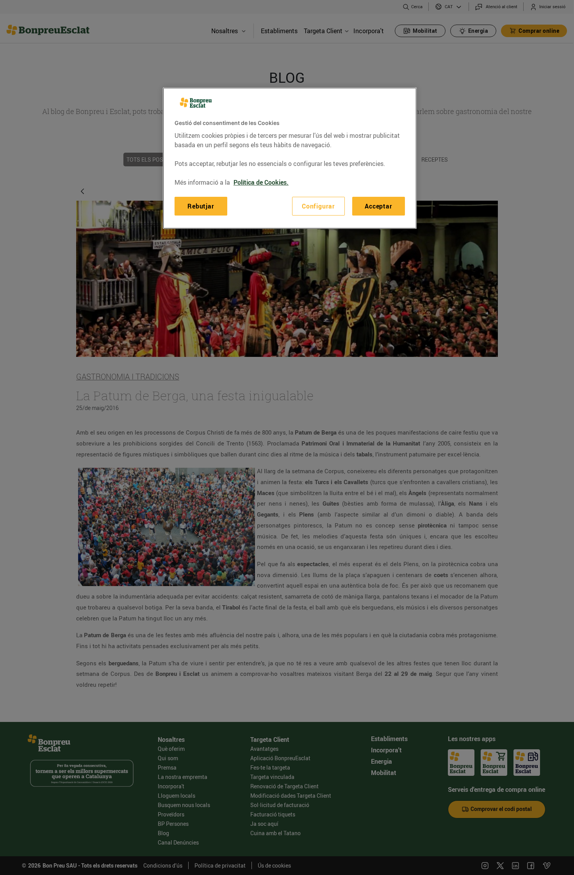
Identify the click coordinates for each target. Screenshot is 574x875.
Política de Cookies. (261, 182)
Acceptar (378, 206)
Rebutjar (200, 206)
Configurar (318, 206)
